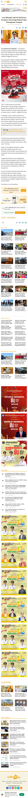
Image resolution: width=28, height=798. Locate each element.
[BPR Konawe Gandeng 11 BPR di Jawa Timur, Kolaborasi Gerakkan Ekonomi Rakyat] (5, 751)
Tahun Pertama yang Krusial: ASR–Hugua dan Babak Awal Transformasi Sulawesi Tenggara (21, 695)
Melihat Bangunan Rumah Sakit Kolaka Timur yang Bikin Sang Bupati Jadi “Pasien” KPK (6, 709)
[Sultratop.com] (7, 1)
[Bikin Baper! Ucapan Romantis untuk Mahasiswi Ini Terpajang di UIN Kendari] (5, 744)
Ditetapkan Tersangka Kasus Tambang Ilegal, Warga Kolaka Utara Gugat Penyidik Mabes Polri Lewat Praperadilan (15, 487)
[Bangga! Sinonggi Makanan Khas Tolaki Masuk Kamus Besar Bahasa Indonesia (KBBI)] (7, 370)
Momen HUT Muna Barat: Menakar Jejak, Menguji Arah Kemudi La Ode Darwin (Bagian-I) (7, 695)
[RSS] (21, 788)
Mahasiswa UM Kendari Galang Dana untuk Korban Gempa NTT (20, 238)
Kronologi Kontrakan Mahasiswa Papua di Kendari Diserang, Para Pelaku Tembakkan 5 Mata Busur (15, 475)
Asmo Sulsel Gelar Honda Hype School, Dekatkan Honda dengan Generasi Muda (17, 729)
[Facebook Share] (17, 28)
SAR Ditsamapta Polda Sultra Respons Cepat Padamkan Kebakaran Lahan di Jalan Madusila (20, 267)
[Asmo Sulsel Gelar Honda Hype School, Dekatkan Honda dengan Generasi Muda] (5, 729)
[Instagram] (13, 788)
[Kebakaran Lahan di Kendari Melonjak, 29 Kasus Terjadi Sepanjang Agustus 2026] (7, 260)
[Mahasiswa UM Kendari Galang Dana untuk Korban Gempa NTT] (21, 232)
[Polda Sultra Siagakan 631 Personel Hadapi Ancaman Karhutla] (21, 274)
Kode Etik (15, 781)
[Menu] (2, 1)
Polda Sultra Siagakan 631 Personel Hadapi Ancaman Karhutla (20, 281)
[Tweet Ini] (20, 28)
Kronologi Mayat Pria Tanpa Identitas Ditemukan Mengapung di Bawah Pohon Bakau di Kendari (7, 253)
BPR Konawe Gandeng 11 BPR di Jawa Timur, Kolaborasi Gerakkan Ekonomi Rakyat (18, 750)
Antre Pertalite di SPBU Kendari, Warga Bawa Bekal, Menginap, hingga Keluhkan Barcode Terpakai (6, 239)
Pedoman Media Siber (17, 783)
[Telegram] (18, 788)
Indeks (3, 781)
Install (21, 794)
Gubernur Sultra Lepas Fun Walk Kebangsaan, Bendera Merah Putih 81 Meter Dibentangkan (6, 281)
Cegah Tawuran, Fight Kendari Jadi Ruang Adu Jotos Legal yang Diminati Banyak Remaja (7, 309)
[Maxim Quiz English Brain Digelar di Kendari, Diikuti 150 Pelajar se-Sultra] (21, 246)
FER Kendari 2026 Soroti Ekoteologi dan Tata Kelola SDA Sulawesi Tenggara (18, 764)
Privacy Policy (22, 781)
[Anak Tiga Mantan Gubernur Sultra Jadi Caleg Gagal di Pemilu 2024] (21, 703)
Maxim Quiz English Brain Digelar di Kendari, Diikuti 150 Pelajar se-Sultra (21, 253)
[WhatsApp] (15, 788)
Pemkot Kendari (11, 217)
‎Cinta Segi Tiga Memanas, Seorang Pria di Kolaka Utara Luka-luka (15, 510)
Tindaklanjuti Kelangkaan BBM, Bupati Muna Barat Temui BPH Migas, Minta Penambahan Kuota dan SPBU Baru (17, 736)
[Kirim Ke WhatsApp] (26, 28)
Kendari (4, 217)
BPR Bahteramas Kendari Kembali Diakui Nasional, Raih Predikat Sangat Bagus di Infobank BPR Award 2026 (7, 339)
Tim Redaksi (9, 781)
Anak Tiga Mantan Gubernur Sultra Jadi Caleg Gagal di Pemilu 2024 (20, 709)
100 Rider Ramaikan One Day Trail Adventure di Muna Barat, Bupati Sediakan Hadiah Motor (16, 493)
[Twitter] (10, 788)
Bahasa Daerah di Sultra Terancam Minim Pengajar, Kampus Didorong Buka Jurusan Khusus (18, 722)
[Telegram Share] (23, 28)
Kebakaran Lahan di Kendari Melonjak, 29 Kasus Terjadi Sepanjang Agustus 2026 (6, 267)
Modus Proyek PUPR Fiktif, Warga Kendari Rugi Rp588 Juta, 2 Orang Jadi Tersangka (6, 295)
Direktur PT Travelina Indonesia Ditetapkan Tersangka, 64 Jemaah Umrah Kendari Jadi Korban (20, 295)
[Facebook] (7, 788)
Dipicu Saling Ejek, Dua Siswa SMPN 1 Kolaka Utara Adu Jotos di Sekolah (16, 480)
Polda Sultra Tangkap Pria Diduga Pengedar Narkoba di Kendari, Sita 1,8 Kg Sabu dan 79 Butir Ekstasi (21, 309)
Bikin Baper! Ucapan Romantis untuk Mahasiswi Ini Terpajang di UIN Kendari (17, 744)
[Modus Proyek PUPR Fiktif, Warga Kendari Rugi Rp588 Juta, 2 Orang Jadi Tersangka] (7, 289)
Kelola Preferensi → (20, 212)
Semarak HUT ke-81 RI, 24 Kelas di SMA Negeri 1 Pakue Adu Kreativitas (14, 505)
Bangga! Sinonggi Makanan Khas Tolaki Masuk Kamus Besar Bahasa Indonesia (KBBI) (7, 328)
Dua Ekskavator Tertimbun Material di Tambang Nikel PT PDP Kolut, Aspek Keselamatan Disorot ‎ (14, 499)
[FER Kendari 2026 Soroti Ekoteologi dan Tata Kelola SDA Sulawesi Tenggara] (5, 765)
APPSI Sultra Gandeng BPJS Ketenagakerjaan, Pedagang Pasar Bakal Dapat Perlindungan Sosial (20, 344)
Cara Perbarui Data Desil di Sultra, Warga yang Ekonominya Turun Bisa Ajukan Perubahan (18, 757)
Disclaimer (8, 783)
